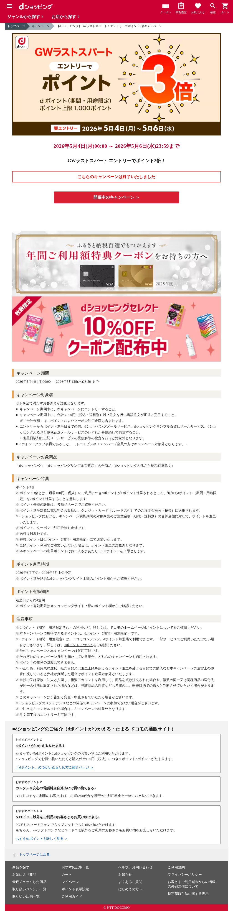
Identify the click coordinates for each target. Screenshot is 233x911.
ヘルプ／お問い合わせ (135, 867)
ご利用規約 (176, 867)
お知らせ (125, 874)
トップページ (16, 26)
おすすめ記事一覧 (75, 867)
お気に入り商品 (24, 874)
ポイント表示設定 (75, 889)
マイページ (70, 882)
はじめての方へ (130, 889)
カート (67, 874)
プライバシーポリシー (185, 874)
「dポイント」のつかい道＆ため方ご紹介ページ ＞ (55, 767)
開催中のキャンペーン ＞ (117, 197)
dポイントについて (158, 627)
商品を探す (20, 867)
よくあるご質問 (130, 882)
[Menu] (9, 6)
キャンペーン (41, 26)
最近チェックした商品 (29, 882)
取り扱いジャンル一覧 (29, 889)
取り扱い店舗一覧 (26, 896)
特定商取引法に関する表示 (188, 894)
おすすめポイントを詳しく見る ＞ (42, 838)
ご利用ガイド (72, 896)
